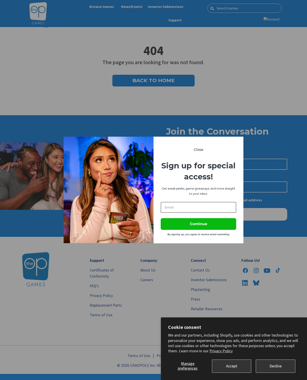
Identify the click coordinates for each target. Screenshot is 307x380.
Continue (198, 224)
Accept (231, 366)
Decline (275, 366)
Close (198, 149)
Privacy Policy (221, 351)
